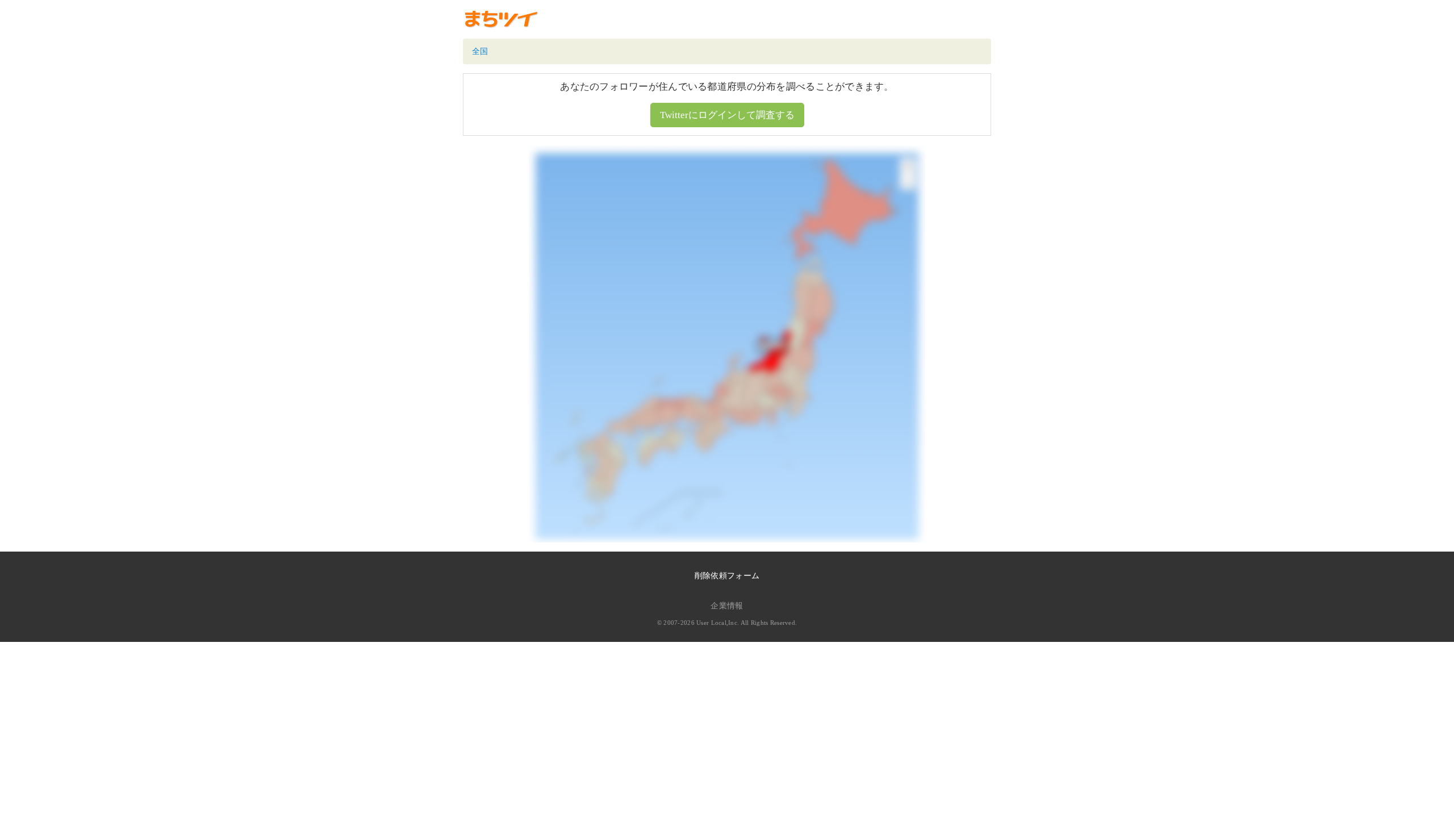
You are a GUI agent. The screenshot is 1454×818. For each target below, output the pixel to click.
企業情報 (727, 606)
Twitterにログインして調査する (727, 115)
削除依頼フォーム (727, 575)
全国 (480, 51)
